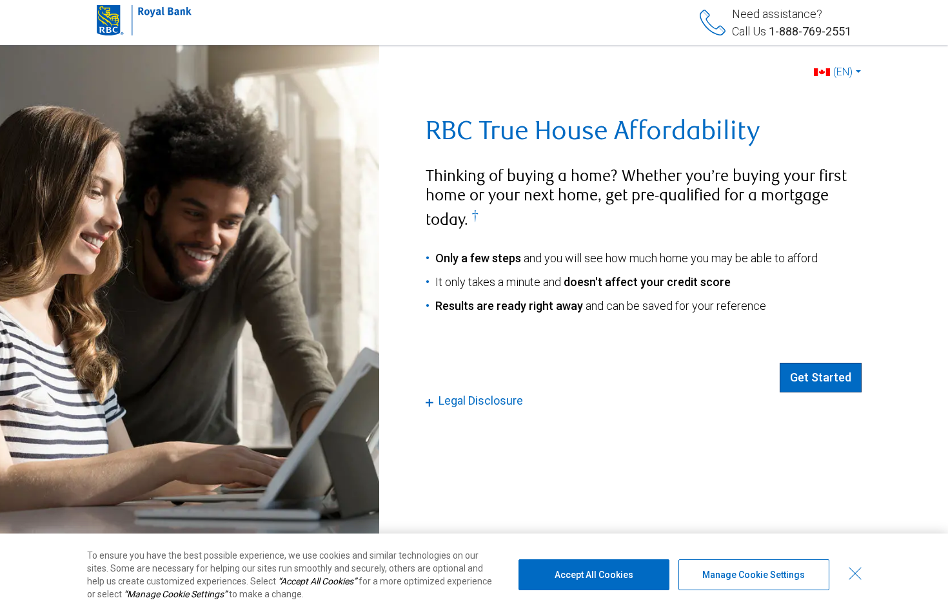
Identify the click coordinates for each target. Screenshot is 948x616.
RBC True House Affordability (593, 131)
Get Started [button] (820, 377)
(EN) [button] (843, 72)
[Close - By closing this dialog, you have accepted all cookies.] (855, 573)
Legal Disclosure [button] (481, 400)
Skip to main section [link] (431, 8)
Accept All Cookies (594, 575)
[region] (474, 575)
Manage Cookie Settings (753, 575)
